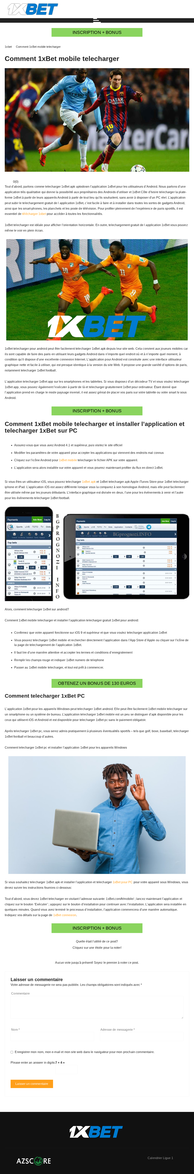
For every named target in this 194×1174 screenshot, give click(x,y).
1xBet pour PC (123, 882)
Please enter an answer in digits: (33, 1062)
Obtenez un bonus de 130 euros (97, 683)
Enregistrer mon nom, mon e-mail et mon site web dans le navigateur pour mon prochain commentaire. (84, 1052)
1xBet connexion (64, 915)
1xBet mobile (68, 460)
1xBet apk (89, 481)
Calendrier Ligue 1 (160, 1158)
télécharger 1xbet (34, 213)
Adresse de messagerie (117, 1029)
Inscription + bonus (97, 32)
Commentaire (20, 993)
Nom (15, 1029)
